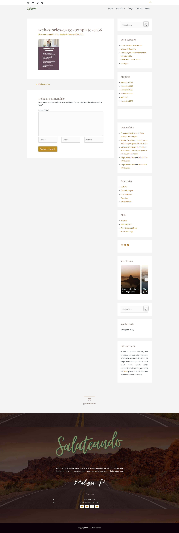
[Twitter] (87, 506)
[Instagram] (28, 3)
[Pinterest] (42, 3)
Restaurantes (126, 202)
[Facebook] (128, 245)
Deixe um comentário (46, 34)
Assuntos (119, 8)
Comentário (43, 110)
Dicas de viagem (127, 190)
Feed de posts (126, 224)
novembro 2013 (127, 101)
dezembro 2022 (127, 82)
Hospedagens (126, 194)
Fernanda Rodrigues (129, 133)
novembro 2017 (127, 93)
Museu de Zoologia (128, 49)
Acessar (124, 220)
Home (110, 8)
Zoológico (125, 63)
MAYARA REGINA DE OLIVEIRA (132, 147)
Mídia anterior (43, 84)
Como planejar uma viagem (131, 45)
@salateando (89, 403)
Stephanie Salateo (128, 157)
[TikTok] (38, 3)
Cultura (124, 187)
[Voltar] (122, 279)
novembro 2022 (127, 86)
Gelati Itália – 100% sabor (130, 60)
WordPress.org (126, 232)
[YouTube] (33, 3)
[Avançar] (146, 279)
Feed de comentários (129, 228)
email (126, 371)
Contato (139, 8)
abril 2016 (124, 97)
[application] (124, 8)
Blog (130, 8)
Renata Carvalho (127, 140)
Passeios (124, 198)
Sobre (147, 8)
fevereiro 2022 (126, 90)
